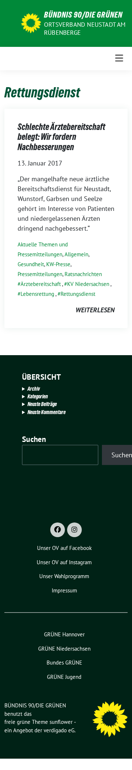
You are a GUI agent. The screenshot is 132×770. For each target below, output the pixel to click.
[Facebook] (57, 529)
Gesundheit (31, 264)
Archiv (33, 389)
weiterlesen (95, 310)
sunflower (61, 721)
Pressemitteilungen (40, 274)
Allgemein (76, 254)
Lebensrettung (37, 293)
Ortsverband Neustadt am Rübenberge (85, 29)
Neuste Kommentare (46, 412)
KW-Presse (58, 264)
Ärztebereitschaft (41, 283)
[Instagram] (74, 529)
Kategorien (37, 396)
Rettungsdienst (77, 293)
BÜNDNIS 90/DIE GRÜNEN (83, 14)
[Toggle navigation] (119, 58)
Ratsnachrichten (83, 274)
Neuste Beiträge (42, 404)
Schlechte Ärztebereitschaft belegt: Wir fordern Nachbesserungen (61, 137)
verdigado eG (59, 730)
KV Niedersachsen (88, 283)
